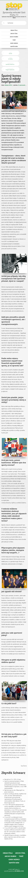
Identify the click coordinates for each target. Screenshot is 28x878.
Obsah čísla (8, 853)
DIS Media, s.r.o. (19, 871)
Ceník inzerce (14, 859)
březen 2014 (8, 85)
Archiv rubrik (10, 856)
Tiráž (21, 856)
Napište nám (14, 863)
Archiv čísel (20, 853)
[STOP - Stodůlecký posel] (14, 10)
